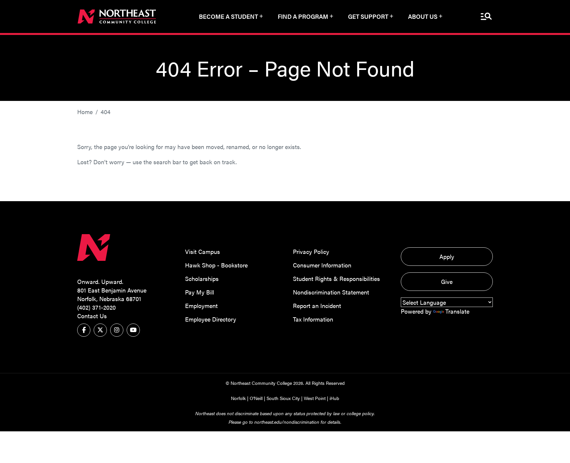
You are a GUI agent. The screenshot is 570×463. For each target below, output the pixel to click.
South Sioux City (283, 398)
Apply (446, 256)
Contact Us (92, 316)
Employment (201, 305)
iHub (334, 398)
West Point (315, 398)
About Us (422, 16)
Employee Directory (210, 319)
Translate (457, 311)
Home (85, 112)
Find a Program (303, 16)
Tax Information (313, 319)
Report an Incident (317, 305)
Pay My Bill (199, 292)
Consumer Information (322, 265)
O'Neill (256, 398)
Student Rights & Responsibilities (336, 278)
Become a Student (228, 16)
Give (447, 281)
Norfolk (238, 398)
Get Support (368, 16)
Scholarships (202, 278)
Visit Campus (202, 251)
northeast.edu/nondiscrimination (286, 421)
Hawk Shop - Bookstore (216, 265)
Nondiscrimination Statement (331, 292)
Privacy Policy (311, 251)
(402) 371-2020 (96, 307)
